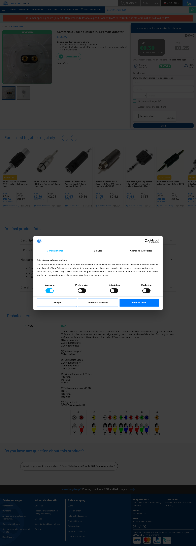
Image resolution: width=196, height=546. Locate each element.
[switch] (82, 290)
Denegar (57, 302)
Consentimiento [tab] (55, 250)
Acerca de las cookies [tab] (141, 250)
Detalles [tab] (98, 250)
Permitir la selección (98, 302)
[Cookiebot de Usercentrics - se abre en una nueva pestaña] (146, 241)
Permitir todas (139, 302)
